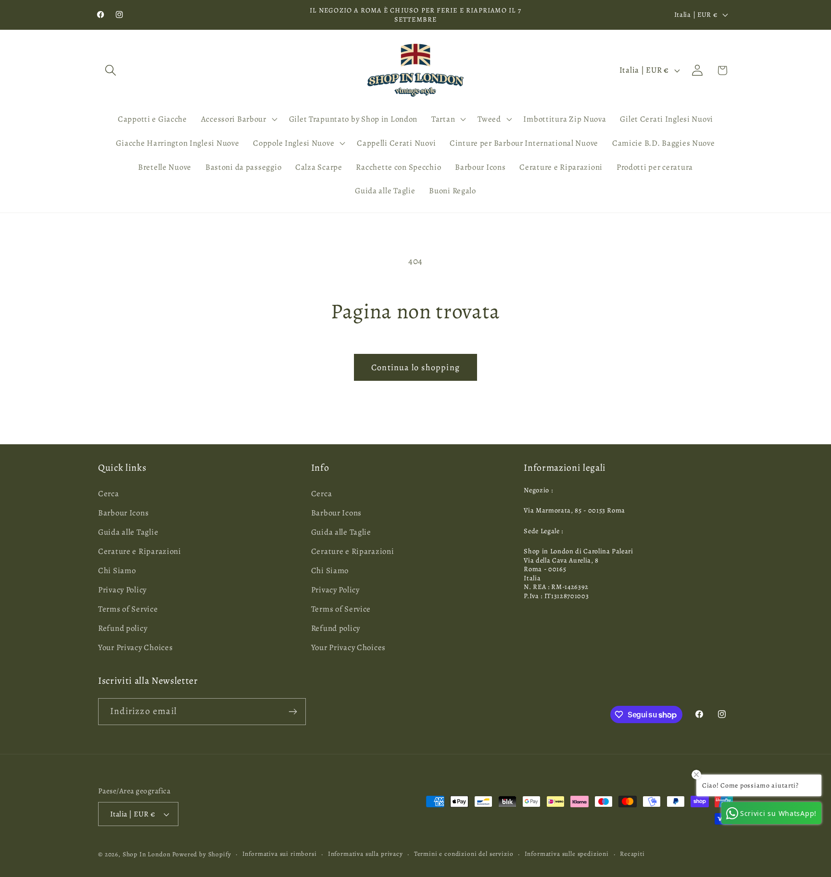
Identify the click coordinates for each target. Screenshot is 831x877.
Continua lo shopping (415, 367)
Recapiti (632, 854)
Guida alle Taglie (128, 532)
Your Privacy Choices (135, 647)
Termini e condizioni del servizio (464, 854)
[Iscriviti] (292, 711)
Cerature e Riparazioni (139, 551)
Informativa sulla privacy (365, 854)
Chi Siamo (117, 570)
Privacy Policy (122, 589)
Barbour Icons (123, 512)
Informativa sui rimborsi (279, 854)
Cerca (108, 493)
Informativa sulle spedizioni (567, 854)
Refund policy (122, 628)
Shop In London (147, 854)
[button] (111, 70)
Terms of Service (128, 608)
